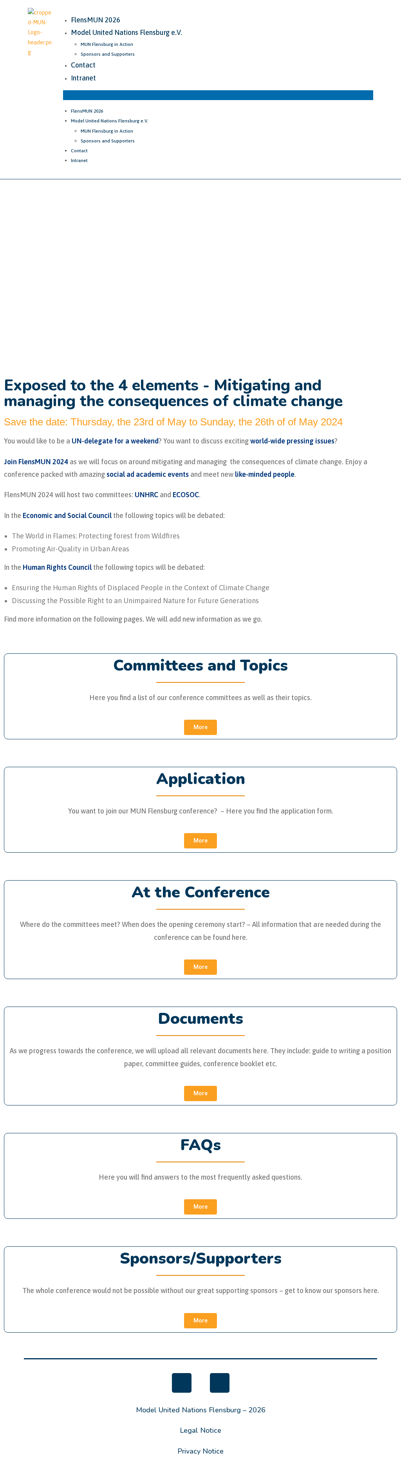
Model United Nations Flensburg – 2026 (201, 1410)
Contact (83, 65)
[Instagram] (181, 1383)
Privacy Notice (200, 1451)
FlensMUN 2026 (95, 20)
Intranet (83, 78)
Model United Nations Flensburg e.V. (126, 32)
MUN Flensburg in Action (107, 44)
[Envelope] (219, 1383)
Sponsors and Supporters (108, 54)
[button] (218, 95)
